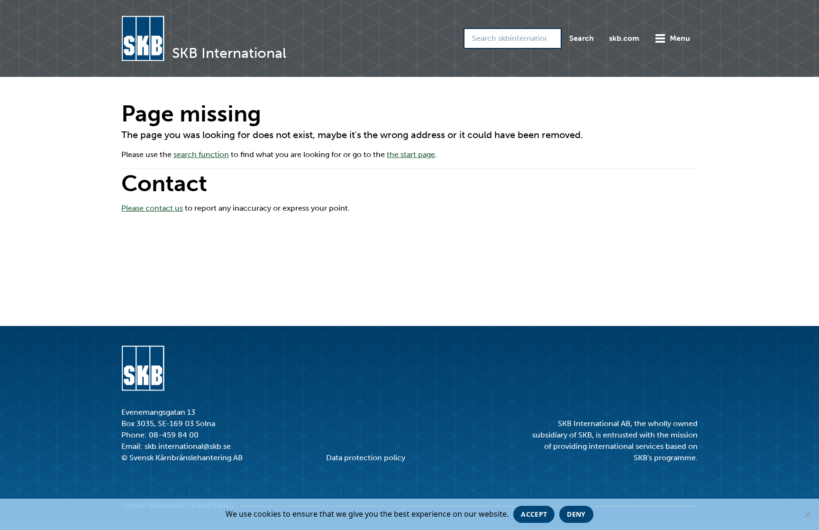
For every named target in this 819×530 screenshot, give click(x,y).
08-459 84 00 (174, 434)
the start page (411, 154)
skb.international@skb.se (188, 446)
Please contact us (152, 208)
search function (201, 154)
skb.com (624, 38)
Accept (534, 514)
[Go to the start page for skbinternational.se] (142, 38)
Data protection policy (365, 457)
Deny (576, 514)
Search (581, 38)
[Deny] (807, 514)
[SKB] (142, 368)
